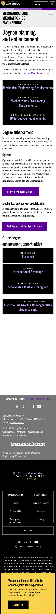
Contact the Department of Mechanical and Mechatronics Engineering (22, 433)
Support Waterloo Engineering (28, 444)
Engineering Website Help (14, 456)
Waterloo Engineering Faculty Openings (21, 452)
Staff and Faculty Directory (15, 428)
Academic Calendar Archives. (35, 72)
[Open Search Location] (52, 4)
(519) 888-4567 (17, 422)
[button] (41, 4)
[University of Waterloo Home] (10, 4)
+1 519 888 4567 (30, 479)
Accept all (18, 604)
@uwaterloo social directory (28, 546)
